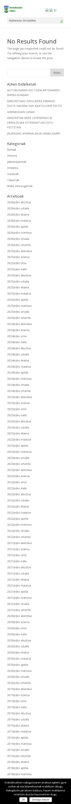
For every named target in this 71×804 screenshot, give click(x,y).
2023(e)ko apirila (17, 445)
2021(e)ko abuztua (19, 567)
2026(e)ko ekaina (18, 214)
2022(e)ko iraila (17, 488)
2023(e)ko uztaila (18, 427)
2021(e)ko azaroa (18, 549)
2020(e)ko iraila (17, 634)
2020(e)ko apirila (17, 665)
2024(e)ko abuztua (19, 348)
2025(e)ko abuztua (19, 275)
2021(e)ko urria (16, 555)
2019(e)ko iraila (17, 707)
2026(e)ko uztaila (18, 208)
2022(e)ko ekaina (18, 506)
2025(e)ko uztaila (18, 281)
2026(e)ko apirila (17, 226)
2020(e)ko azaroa (18, 622)
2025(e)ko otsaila (18, 312)
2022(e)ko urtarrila (19, 537)
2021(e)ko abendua (19, 543)
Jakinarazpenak (16, 162)
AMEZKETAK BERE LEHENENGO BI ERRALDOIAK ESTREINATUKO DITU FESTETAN (30, 122)
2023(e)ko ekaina (18, 433)
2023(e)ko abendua (19, 397)
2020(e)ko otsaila (18, 677)
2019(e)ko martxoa (19, 744)
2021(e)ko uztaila (18, 573)
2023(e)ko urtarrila (19, 464)
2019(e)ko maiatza (19, 731)
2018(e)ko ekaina (18, 762)
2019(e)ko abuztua (19, 713)
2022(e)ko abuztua (19, 494)
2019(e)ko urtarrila (19, 756)
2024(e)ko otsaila (18, 385)
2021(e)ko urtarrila (19, 610)
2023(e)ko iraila (17, 415)
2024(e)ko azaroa (18, 330)
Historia (12, 155)
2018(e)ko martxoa (19, 774)
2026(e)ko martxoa (19, 232)
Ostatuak (13, 174)
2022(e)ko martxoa (19, 524)
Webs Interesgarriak (20, 186)
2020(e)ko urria (16, 628)
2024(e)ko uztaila (18, 354)
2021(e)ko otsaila (18, 604)
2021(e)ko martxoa (19, 598)
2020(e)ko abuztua (19, 640)
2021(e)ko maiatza (19, 585)
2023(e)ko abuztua (19, 421)
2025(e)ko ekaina (18, 287)
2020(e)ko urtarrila (19, 683)
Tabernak (13, 180)
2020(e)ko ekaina (18, 652)
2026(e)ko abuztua (19, 202)
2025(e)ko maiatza (19, 293)
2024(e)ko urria (16, 336)
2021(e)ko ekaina (18, 579)
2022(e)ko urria (16, 482)
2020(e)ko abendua (19, 616)
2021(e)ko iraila (17, 561)
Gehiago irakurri (40, 799)
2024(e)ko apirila (17, 372)
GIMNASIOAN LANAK (21, 112)
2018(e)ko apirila (17, 768)
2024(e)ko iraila (17, 342)
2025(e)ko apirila (17, 299)
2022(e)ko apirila (17, 519)
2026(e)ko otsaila (18, 239)
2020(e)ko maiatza (19, 658)
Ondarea (12, 168)
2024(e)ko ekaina (18, 360)
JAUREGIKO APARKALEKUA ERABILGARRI (33, 133)
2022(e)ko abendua (19, 470)
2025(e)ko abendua (19, 251)
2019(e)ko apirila (17, 737)
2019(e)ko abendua (19, 689)
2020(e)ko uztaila (18, 646)
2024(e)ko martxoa (19, 378)
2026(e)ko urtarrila (19, 245)
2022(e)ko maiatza (19, 512)
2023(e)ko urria (16, 409)
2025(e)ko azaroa (18, 257)
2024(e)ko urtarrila (19, 391)
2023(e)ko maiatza (19, 439)
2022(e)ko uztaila (18, 500)
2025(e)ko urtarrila (19, 318)
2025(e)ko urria (16, 263)
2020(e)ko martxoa (19, 671)
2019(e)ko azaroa (18, 695)
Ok (23, 799)
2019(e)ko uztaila (18, 719)
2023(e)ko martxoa (19, 452)
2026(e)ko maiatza (19, 220)
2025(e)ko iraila (17, 269)
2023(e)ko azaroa (18, 403)
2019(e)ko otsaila (18, 750)
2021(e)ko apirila (17, 591)
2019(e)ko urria (16, 701)
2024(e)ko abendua (19, 324)
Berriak (11, 150)
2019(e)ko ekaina (18, 725)
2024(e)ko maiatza (19, 366)
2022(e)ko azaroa (18, 476)
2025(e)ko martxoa (19, 306)
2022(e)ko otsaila (18, 531)
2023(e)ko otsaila (18, 458)
